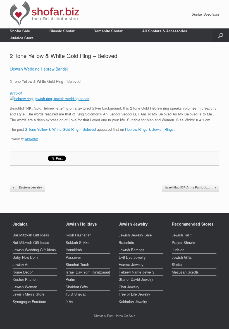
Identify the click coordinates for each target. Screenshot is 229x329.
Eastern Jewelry (27, 187)
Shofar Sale (20, 30)
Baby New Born (25, 257)
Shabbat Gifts (77, 286)
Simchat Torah (77, 264)
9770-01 (16, 93)
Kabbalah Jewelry (133, 301)
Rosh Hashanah (78, 235)
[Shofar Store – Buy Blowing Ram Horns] (45, 14)
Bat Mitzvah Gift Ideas (31, 242)
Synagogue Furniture (29, 301)
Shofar (177, 264)
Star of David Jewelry (136, 279)
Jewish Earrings (131, 249)
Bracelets (126, 242)
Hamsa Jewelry (131, 264)
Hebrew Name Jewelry (137, 272)
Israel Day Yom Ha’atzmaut (88, 272)
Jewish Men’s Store (28, 294)
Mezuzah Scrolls (185, 272)
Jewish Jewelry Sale (135, 235)
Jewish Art (21, 264)
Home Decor (23, 272)
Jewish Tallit (182, 235)
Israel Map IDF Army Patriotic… (190, 187)
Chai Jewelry (129, 286)
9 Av (69, 301)
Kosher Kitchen (25, 279)
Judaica (178, 249)
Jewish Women (25, 286)
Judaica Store (22, 37)
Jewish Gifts (182, 257)
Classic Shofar (62, 30)
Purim (70, 279)
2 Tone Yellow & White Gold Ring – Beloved (60, 129)
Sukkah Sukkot (78, 242)
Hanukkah (74, 249)
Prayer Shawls (183, 242)
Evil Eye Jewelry (132, 257)
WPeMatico (31, 139)
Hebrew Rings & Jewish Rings (149, 129)
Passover (73, 257)
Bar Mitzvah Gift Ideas (31, 235)
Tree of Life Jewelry (134, 294)
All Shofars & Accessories (164, 30)
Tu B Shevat (76, 294)
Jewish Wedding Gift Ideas (34, 249)
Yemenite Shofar (108, 30)
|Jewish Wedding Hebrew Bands (38, 69)
